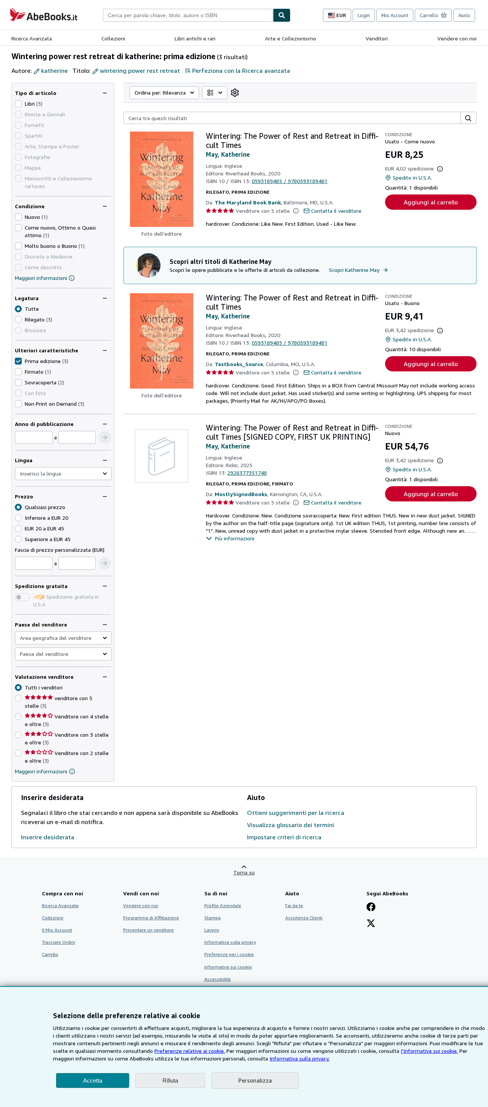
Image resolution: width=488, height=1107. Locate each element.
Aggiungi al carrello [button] (431, 202)
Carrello (50, 954)
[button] (105, 437)
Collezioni (113, 38)
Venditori (377, 38)
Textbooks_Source (239, 364)
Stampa (212, 918)
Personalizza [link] (255, 1080)
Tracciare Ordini (58, 942)
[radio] (18, 319)
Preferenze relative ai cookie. (189, 1051)
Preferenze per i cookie (229, 954)
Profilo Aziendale (222, 905)
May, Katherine (228, 154)
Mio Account (394, 15)
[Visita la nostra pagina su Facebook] (371, 907)
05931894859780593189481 (289, 181)
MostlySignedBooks (241, 494)
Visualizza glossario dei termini (290, 825)
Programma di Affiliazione (151, 918)
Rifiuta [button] (170, 1080)
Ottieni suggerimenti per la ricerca (295, 812)
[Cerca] (281, 15)
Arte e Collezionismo (290, 38)
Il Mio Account (57, 930)
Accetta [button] (92, 1080)
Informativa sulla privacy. (299, 1058)
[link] (235, 93)
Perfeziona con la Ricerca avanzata (241, 70)
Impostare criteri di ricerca (284, 837)
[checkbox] (18, 103)
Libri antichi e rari (195, 38)
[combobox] (188, 15)
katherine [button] (54, 70)
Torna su (244, 872)
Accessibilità (217, 979)
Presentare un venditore (148, 930)
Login (364, 15)
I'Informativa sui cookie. (429, 1051)
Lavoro (211, 930)
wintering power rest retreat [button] (140, 70)
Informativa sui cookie (228, 967)
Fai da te (294, 905)
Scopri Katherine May (354, 270)
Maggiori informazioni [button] (41, 771)
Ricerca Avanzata (31, 38)
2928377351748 (247, 472)
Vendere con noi (457, 38)
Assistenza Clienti (304, 918)
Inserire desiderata (47, 837)
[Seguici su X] (371, 924)
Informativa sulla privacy (230, 942)
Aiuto (464, 15)
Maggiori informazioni (41, 278)
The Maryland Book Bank (248, 202)
